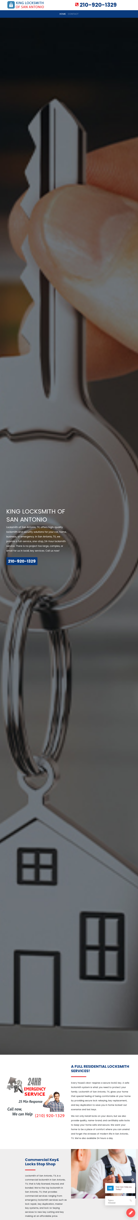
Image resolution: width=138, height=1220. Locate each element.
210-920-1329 (98, 5)
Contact (73, 13)
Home (63, 13)
